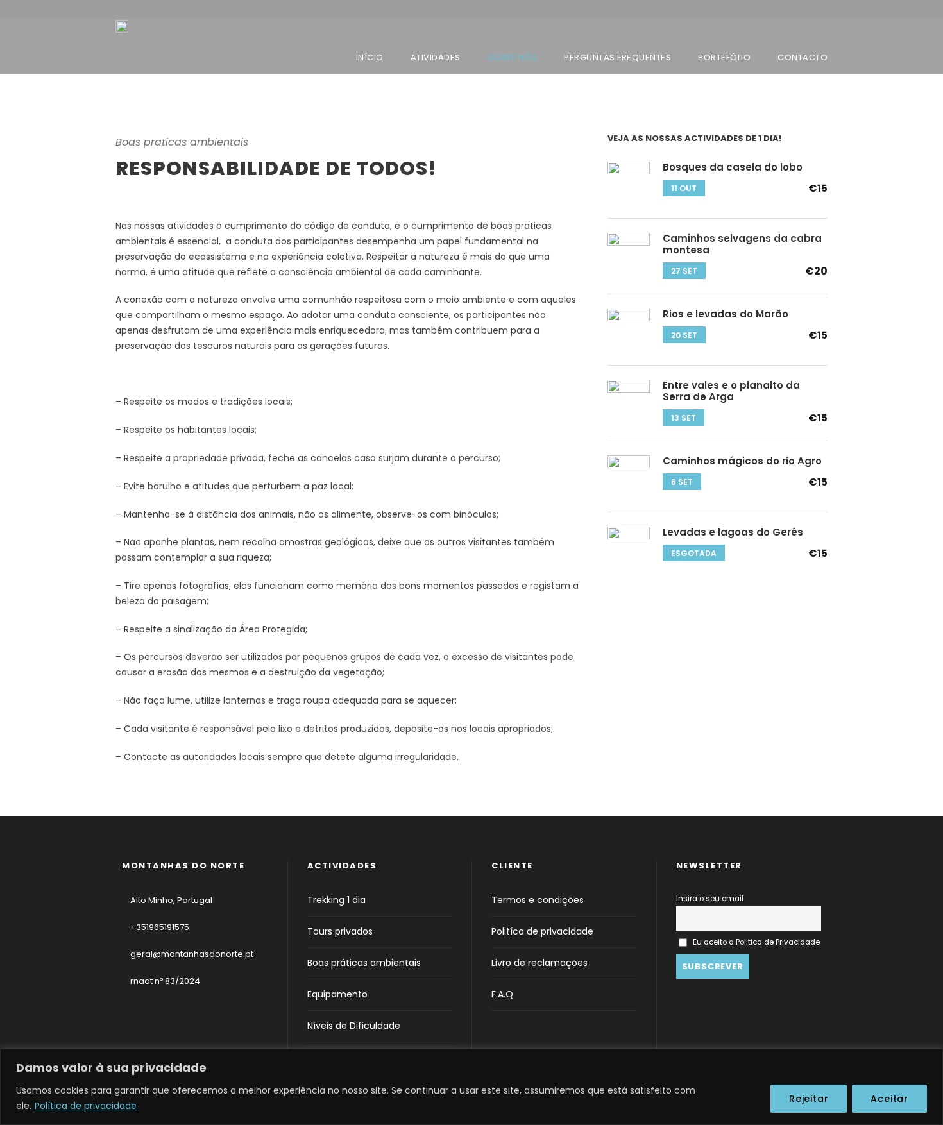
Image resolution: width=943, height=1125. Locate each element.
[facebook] (803, 10)
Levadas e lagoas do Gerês (733, 532)
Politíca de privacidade (542, 931)
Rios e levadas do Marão (725, 314)
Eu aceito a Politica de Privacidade (756, 942)
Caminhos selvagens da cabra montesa (742, 244)
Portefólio (724, 57)
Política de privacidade (86, 1105)
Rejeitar (808, 1098)
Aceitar (889, 1098)
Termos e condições (537, 899)
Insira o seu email (709, 898)
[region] (471, 1087)
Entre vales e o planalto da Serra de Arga (731, 390)
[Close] (929, 1059)
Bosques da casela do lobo (733, 167)
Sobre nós (513, 57)
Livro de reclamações (539, 962)
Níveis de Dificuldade (353, 1025)
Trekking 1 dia (336, 899)
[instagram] (824, 10)
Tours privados (340, 931)
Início (370, 57)
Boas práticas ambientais (364, 962)
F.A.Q (502, 994)
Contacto (802, 57)
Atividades (436, 57)
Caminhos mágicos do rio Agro (742, 461)
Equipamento (337, 994)
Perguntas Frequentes (617, 57)
